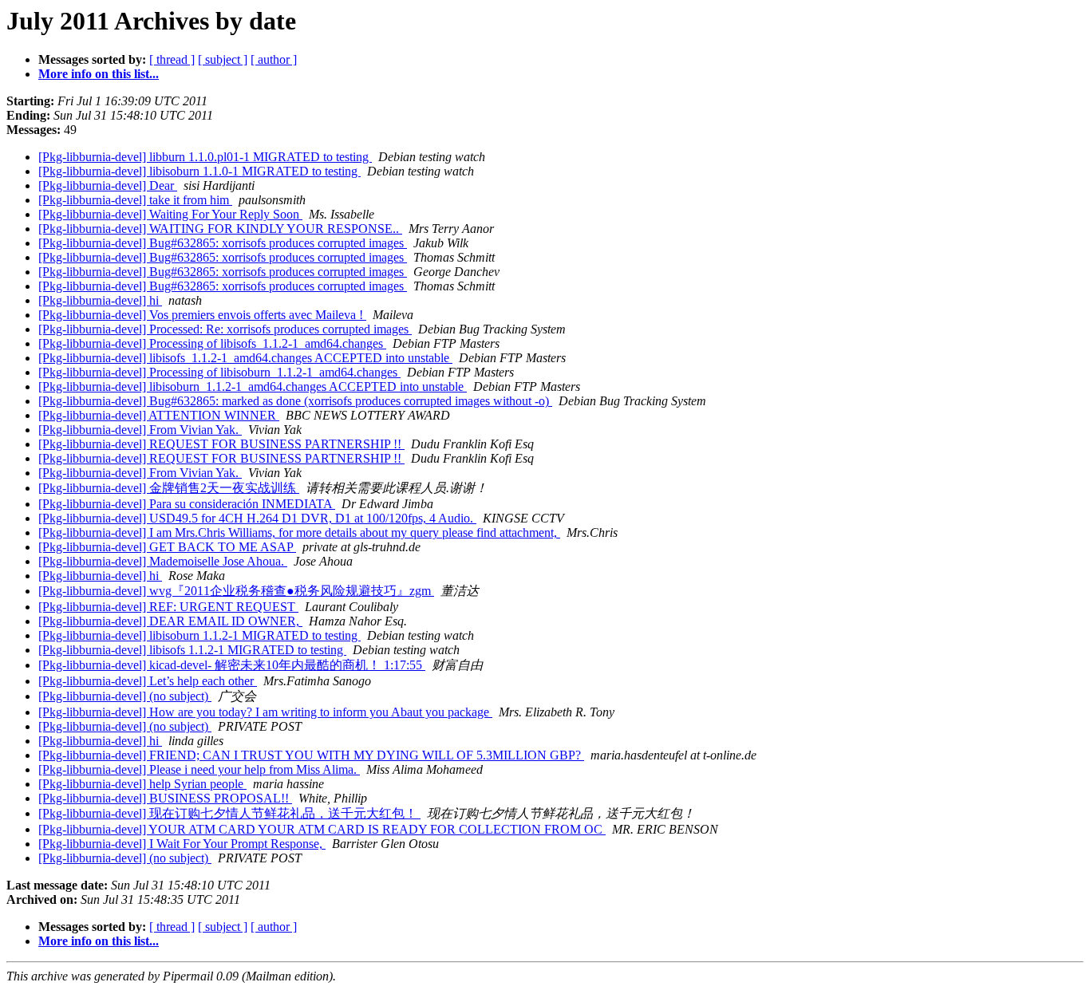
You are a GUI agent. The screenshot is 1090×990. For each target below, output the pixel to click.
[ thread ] (172, 59)
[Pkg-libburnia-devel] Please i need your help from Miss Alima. (199, 769)
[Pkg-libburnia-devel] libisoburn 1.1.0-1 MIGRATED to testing (199, 171)
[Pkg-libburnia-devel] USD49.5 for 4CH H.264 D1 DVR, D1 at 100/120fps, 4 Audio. (257, 518)
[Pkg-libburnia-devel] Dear (107, 185)
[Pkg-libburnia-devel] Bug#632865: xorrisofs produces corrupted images (222, 243)
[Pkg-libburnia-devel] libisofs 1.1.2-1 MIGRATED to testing (192, 650)
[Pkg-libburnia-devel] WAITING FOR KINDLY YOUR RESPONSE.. (220, 228)
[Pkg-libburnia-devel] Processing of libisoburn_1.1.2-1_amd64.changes (219, 372)
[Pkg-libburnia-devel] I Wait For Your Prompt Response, (182, 843)
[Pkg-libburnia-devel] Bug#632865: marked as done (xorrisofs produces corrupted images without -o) (295, 401)
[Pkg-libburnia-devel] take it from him (135, 200)
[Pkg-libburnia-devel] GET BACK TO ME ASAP (167, 547)
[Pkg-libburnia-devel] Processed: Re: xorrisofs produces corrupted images (225, 329)
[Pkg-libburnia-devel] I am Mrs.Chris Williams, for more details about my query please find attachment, (299, 532)
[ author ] (274, 59)
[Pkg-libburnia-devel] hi (100, 300)
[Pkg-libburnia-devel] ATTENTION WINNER (158, 415)
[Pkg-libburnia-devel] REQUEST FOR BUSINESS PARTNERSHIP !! (221, 444)
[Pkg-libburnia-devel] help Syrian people (142, 784)
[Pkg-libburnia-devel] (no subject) (124, 696)
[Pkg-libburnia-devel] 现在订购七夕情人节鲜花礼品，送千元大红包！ (229, 813)
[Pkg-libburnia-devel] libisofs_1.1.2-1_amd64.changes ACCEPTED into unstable (245, 358)
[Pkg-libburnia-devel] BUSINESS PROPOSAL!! (165, 798)
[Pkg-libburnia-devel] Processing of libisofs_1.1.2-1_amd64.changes (212, 343)
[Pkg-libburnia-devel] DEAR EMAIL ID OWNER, (170, 621)
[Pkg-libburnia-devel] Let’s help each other (147, 681)
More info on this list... (98, 74)
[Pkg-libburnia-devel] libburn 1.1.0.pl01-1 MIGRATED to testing (205, 157)
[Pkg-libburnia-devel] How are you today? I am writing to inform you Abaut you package (265, 712)
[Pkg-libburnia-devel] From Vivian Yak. (140, 429)
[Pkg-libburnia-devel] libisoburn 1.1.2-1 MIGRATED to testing (199, 635)
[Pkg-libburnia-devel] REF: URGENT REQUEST (168, 606)
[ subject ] (222, 59)
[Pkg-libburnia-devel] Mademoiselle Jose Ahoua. (162, 561)
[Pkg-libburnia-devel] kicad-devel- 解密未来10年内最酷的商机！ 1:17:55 (231, 665)
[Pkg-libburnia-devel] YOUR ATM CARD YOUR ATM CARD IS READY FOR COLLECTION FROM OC (322, 829)
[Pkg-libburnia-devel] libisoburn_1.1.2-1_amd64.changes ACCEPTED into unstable (252, 386)
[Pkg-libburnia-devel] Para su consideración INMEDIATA (186, 504)
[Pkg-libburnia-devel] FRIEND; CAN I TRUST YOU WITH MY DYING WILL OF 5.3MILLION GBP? (311, 755)
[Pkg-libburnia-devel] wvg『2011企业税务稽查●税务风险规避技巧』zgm (236, 591)
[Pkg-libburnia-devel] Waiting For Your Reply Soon (170, 214)
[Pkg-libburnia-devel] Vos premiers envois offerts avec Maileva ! (202, 314)
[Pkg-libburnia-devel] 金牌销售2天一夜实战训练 (168, 488)
